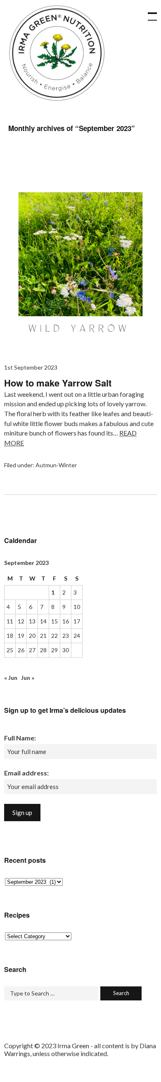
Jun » (27, 677)
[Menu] (148, 12)
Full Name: (20, 738)
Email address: (26, 773)
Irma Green (55, 55)
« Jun (10, 677)
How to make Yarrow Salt (57, 382)
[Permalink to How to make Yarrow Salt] (80, 348)
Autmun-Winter (56, 464)
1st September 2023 (30, 367)
